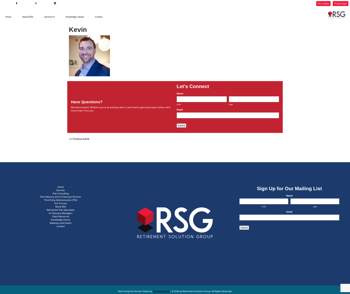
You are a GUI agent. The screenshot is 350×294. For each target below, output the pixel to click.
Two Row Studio (161, 291)
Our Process (60, 203)
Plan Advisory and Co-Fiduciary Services (60, 196)
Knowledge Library (75, 17)
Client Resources (60, 216)
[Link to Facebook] (16, 3)
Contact (98, 17)
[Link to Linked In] (55, 3)
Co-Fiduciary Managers (60, 213)
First (179, 104)
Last (231, 104)
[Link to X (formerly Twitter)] (35, 3)
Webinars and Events (61, 223)
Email (180, 109)
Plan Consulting (60, 193)
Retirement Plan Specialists (61, 209)
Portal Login (340, 3)
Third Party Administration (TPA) (60, 200)
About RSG (27, 17)
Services (48, 17)
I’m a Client (323, 3)
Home (8, 17)
